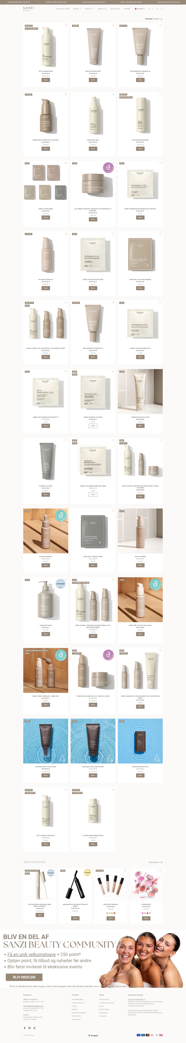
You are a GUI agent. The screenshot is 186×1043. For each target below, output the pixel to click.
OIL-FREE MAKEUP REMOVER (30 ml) (93, 835)
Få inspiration (103, 1013)
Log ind (101, 1006)
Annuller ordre (76, 1019)
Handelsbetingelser (77, 999)
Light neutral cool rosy (107, 913)
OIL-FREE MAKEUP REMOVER (140, 140)
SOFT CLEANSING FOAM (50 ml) (46, 835)
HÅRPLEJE (101, 9)
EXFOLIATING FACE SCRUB (92, 71)
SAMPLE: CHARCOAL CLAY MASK (93, 417)
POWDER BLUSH (146, 904)
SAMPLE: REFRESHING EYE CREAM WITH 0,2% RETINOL (140, 209)
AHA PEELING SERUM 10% (45, 279)
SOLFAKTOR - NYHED (63, 9)
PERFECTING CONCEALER (110, 904)
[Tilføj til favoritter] (66, 25)
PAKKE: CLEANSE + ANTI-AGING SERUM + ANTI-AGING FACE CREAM (46, 348)
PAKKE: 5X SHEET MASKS (46, 209)
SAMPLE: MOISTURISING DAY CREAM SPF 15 (45, 417)
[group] (93, 959)
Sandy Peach (150, 913)
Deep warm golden (114, 913)
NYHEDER (127, 9)
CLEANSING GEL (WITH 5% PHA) (140, 417)
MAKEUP (76, 9)
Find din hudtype (104, 1009)
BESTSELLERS (115, 9)
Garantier (75, 1009)
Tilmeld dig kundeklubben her (136, 999)
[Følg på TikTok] (34, 1028)
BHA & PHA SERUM (140, 556)
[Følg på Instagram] (29, 1028)
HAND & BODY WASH (46, 625)
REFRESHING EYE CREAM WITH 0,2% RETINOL (46, 140)
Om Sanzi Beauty (104, 999)
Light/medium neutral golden (110, 913)
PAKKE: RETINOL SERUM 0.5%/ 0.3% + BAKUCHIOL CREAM (93, 696)
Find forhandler (76, 1016)
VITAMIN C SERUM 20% (45, 556)
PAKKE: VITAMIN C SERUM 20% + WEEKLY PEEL (46, 696)
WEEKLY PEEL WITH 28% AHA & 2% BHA (140, 625)
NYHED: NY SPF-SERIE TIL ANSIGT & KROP (80, 2)
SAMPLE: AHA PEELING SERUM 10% (140, 348)
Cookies (74, 1006)
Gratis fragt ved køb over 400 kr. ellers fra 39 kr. (43, 2)
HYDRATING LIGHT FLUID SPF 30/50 (45, 766)
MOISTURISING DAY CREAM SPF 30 (140, 71)
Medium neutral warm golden (112, 913)
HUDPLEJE (88, 9)
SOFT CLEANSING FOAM (46, 71)
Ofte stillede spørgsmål (78, 1013)
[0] (157, 9)
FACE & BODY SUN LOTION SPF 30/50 (93, 766)
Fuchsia (147, 913)
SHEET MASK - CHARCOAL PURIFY (93, 556)
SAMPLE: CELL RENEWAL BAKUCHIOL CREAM (93, 486)
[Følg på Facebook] (24, 1028)
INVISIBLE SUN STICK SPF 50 (140, 766)
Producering (102, 1016)
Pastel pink (145, 913)
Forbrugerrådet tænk (78, 1003)
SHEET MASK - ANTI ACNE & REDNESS (140, 279)
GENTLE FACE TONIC (93, 140)
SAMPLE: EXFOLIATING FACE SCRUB (93, 279)
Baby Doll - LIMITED (143, 913)
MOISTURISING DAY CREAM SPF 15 (93, 348)
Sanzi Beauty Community (106, 1003)
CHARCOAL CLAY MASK (45, 486)
